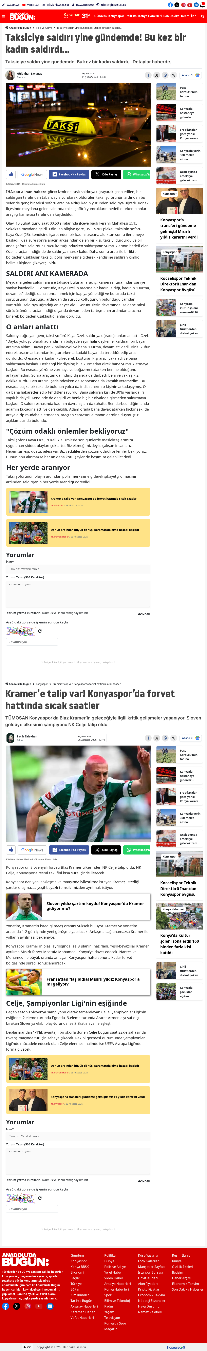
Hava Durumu (148, 1306)
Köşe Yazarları (148, 1255)
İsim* (10, 562)
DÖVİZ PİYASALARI (58, 4)
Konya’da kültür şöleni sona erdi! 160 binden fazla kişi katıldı (189, 308)
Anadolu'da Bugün (19, 28)
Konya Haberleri (116, 1289)
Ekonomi (77, 1272)
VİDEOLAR (33, 4)
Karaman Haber (83, 1312)
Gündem (77, 1255)
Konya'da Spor (115, 1323)
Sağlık (75, 1278)
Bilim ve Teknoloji (117, 1300)
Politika (110, 1255)
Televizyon (112, 1317)
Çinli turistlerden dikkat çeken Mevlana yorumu (189, 329)
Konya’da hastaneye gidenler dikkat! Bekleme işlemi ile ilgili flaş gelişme (189, 113)
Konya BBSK (80, 1266)
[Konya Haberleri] (179, 916)
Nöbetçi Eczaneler (152, 1300)
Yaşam (109, 1312)
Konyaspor (42, 684)
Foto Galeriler (148, 1261)
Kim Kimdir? (80, 1295)
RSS (29, 1347)
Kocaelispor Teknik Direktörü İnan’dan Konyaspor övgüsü (178, 284)
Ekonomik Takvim (151, 1295)
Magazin (110, 1329)
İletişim (177, 1272)
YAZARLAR (13, 4)
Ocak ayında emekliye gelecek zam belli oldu (188, 176)
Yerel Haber (113, 1272)
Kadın (108, 1306)
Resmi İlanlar (182, 1255)
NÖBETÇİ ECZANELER (113, 4)
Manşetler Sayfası (151, 1266)
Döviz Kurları (148, 1278)
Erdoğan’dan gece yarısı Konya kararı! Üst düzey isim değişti (190, 134)
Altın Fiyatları (148, 1283)
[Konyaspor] (179, 200)
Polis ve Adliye (44, 28)
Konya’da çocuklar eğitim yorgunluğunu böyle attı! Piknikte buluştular (190, 992)
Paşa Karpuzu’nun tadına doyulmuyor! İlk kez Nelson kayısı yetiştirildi (190, 92)
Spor (108, 1295)
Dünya (109, 1261)
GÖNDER (144, 614)
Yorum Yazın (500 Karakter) (25, 577)
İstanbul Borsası (150, 1272)
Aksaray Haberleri (84, 1306)
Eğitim (75, 1289)
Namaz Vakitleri (150, 1312)
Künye (177, 1261)
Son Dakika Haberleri (188, 1289)
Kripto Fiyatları (149, 1289)
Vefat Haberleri (82, 1317)
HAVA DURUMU (85, 4)
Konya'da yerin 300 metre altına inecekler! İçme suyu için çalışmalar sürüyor (190, 155)
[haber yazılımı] (176, 1347)
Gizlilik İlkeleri (182, 1266)
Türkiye (76, 1283)
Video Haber (113, 1278)
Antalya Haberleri (117, 1283)
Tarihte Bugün (81, 1300)
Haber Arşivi (181, 1278)
